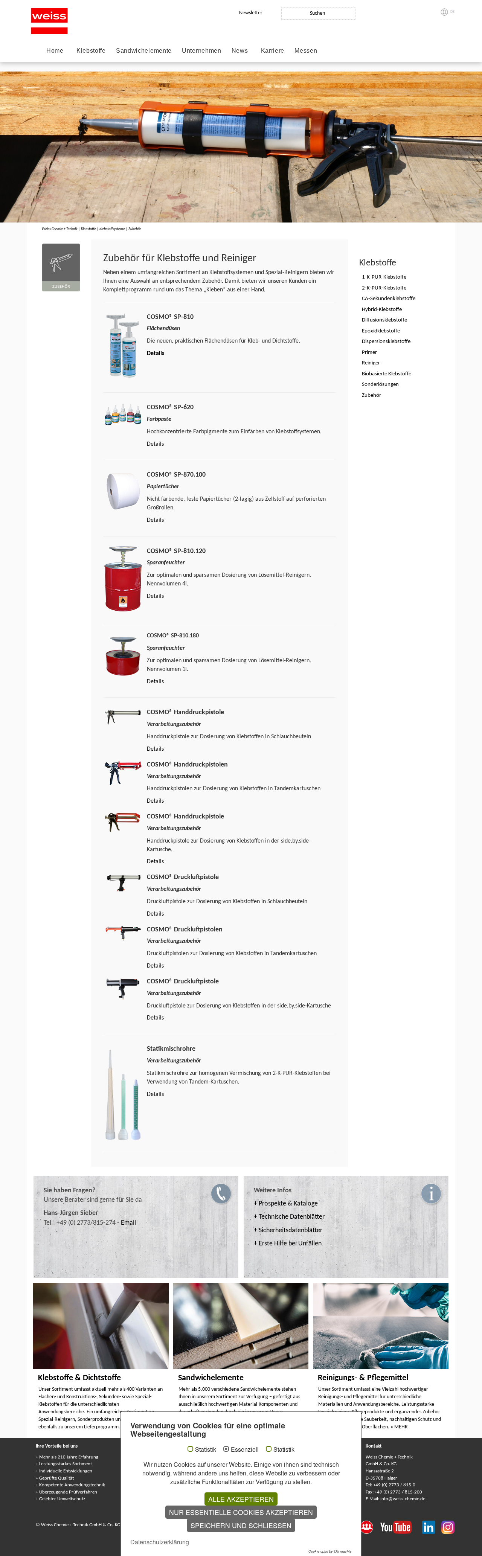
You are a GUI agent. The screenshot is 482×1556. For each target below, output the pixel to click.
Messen (305, 50)
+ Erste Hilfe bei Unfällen (288, 1243)
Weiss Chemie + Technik (60, 229)
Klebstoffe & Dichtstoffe (79, 1378)
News (240, 50)
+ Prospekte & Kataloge (286, 1203)
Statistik (205, 1449)
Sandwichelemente (144, 50)
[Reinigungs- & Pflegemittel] (380, 1326)
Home (55, 50)
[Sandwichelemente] (241, 1326)
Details (155, 354)
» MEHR (399, 1427)
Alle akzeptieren (241, 1499)
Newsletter (250, 13)
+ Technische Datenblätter (289, 1217)
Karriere (273, 50)
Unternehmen (201, 50)
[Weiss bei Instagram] (448, 1526)
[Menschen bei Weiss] (370, 1526)
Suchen (317, 13)
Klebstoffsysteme (112, 229)
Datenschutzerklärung (159, 1542)
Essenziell (245, 1449)
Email (128, 1223)
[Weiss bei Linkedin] (431, 1526)
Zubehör (134, 229)
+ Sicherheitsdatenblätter (288, 1230)
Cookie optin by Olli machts (330, 1551)
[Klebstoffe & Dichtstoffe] (101, 1326)
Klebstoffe (91, 50)
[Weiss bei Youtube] (401, 1526)
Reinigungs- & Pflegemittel (363, 1378)
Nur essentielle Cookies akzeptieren (241, 1512)
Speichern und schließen (241, 1525)
